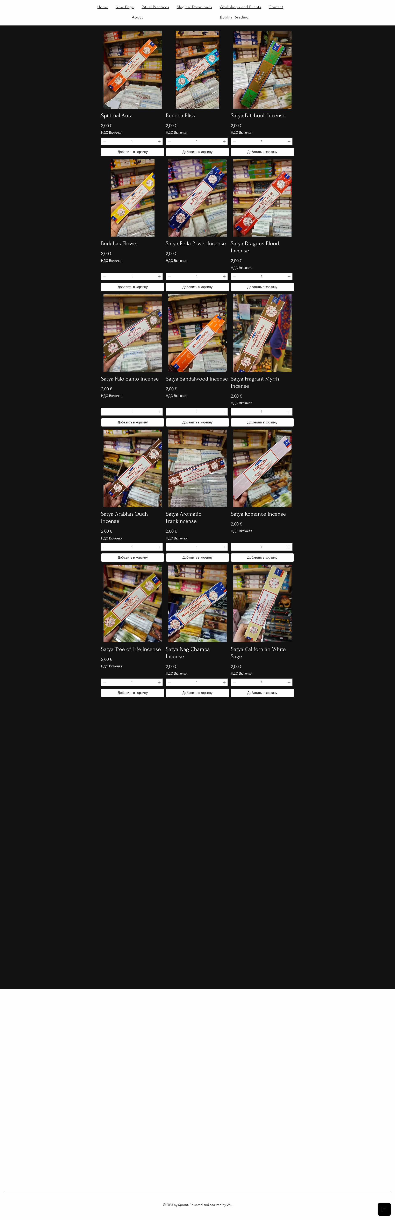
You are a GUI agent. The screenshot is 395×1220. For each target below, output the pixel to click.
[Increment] (159, 141)
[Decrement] (104, 141)
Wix (229, 1205)
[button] (194, 7)
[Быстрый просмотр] (132, 70)
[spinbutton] (132, 141)
